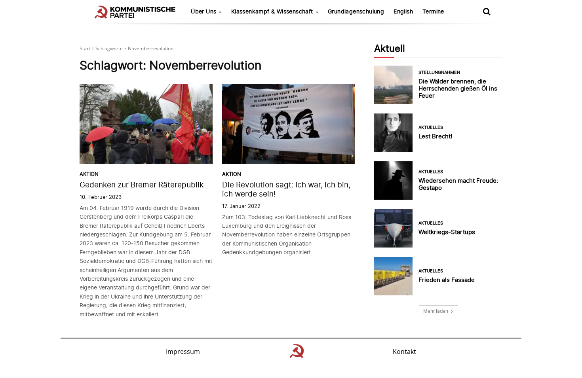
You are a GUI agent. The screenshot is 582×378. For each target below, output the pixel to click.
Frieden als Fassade (446, 280)
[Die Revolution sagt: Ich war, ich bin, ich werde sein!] (288, 124)
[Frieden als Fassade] (393, 276)
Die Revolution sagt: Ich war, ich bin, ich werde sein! (286, 189)
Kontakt (404, 351)
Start (85, 48)
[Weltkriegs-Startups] (393, 228)
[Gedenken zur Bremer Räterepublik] (146, 124)
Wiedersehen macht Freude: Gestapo (458, 184)
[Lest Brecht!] (393, 132)
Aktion (89, 174)
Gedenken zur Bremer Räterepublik (142, 184)
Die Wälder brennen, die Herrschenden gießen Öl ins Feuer (457, 88)
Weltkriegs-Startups (446, 232)
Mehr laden (435, 311)
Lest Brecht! (435, 136)
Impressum (183, 351)
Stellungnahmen (439, 72)
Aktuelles (430, 127)
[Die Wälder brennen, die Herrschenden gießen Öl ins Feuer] (393, 85)
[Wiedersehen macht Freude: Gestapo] (393, 180)
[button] (486, 11)
